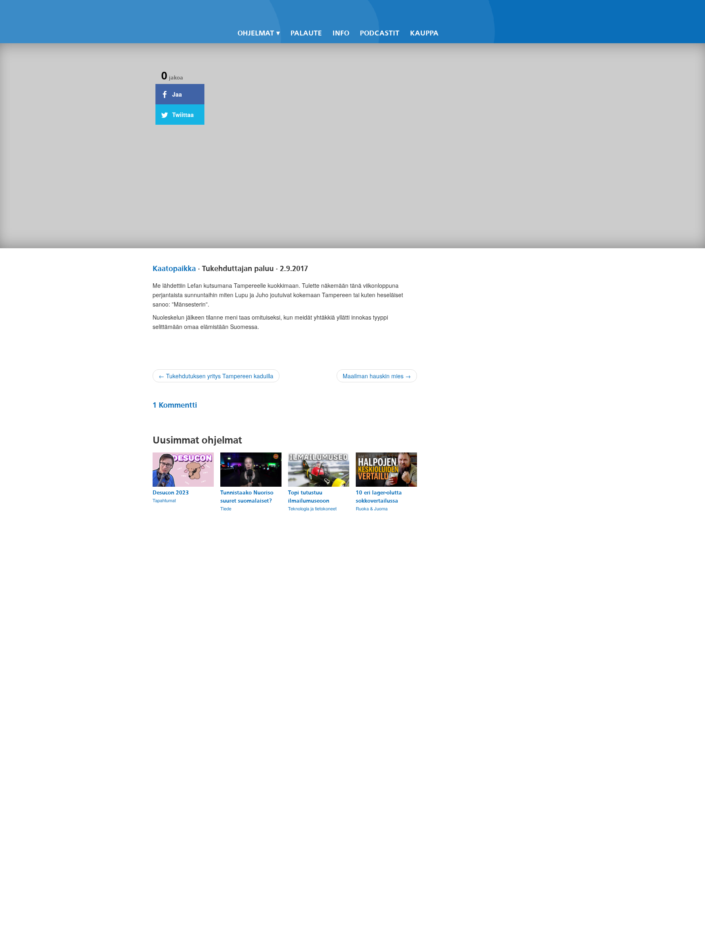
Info (341, 33)
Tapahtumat (164, 500)
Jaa (176, 94)
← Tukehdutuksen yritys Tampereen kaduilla (216, 376)
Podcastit (379, 33)
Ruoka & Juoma (372, 508)
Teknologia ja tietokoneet (312, 508)
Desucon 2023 (171, 492)
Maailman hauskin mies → (377, 376)
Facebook (447, 12)
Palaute (306, 33)
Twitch (489, 12)
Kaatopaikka (174, 268)
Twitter (461, 12)
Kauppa (424, 33)
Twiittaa (182, 114)
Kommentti (175, 405)
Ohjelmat (255, 33)
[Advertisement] (487, 584)
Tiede (225, 508)
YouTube (475, 12)
